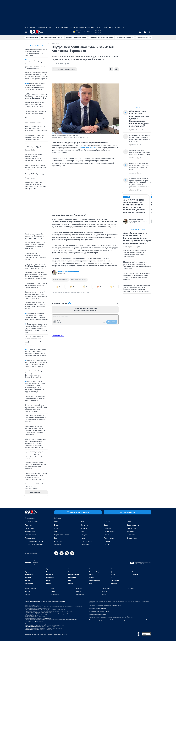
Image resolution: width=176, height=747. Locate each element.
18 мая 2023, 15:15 (57, 64)
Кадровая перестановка (78, 279)
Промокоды (119, 27)
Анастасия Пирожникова (68, 271)
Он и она (107, 522)
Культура (84, 528)
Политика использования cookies (99, 611)
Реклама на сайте (31, 522)
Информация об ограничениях (98, 608)
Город (56, 531)
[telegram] (56, 553)
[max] (67, 553)
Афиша (72, 27)
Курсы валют (90, 27)
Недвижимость (30, 27)
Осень (106, 525)
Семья (106, 545)
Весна (56, 528)
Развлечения (109, 538)
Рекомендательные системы (97, 614)
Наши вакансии (30, 535)
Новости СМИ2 (58, 336)
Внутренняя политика (60, 279)
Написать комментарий (66, 69)
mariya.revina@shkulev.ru (32, 629)
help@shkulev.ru (38, 621)
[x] (72, 553)
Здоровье (57, 545)
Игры (111, 27)
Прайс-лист (29, 525)
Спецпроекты (132, 538)
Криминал (84, 525)
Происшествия (109, 531)
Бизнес (56, 525)
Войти (59, 322)
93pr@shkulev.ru (116, 605)
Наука (83, 538)
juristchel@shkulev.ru (71, 619)
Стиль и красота (133, 525)
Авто (56, 522)
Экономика (131, 535)
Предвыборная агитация (34, 541)
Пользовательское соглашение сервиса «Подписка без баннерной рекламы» (111, 617)
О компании (29, 528)
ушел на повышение (87, 148)
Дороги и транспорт (61, 535)
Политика (107, 528)
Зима (83, 522)
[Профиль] (149, 32)
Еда (55, 538)
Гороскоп (80, 27)
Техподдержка (30, 538)
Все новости (36, 45)
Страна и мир (132, 528)
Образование (85, 545)
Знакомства (42, 27)
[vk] (61, 553)
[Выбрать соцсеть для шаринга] (116, 69)
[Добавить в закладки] (111, 69)
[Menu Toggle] (26, 32)
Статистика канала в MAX (34, 545)
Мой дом (84, 535)
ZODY (106, 27)
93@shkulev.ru (47, 618)
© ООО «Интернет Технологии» (57, 634)
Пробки (100, 27)
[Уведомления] (145, 32)
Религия (107, 541)
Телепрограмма (62, 27)
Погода (51, 27)
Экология (130, 531)
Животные (58, 541)
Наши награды (30, 531)
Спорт (129, 522)
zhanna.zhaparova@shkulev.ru (33, 626)
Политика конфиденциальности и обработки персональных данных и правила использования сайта (118, 620)
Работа (106, 535)
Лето (82, 531)
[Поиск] (140, 32)
